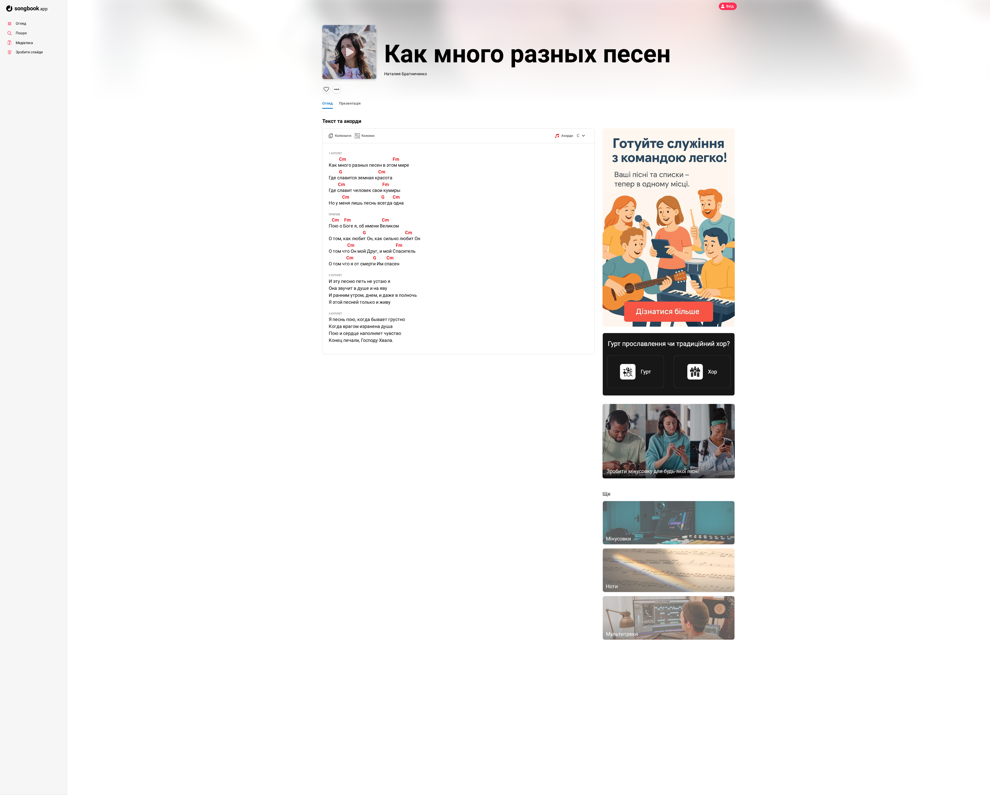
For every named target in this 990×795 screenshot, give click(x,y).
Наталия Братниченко (405, 73)
